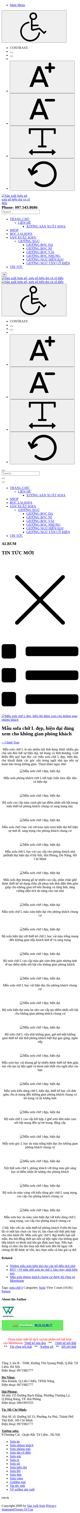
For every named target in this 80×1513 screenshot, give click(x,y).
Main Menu (17, 5)
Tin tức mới (17, 1485)
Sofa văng (16, 1478)
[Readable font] (42, 142)
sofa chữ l (15, 1287)
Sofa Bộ (15, 1471)
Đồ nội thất (69, 1346)
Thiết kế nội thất (65, 1343)
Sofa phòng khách (21, 1445)
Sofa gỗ (15, 1463)
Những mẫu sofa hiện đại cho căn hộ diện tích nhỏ (42, 1266)
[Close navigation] (3, 482)
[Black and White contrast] (11, 56)
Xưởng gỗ (46, 1346)
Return (6, 1291)
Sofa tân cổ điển (20, 1452)
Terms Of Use (24, 1509)
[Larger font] (42, 77)
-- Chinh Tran (10, 742)
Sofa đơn (16, 1474)
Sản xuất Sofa (36, 1505)
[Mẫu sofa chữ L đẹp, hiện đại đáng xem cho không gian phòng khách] (40, 719)
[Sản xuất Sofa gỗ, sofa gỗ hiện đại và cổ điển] (17, 203)
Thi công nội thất (21, 1346)
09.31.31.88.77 (43, 1325)
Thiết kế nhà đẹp (35, 1343)
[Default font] (42, 174)
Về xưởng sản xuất (22, 1489)
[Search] (3, 470)
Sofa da (15, 1441)
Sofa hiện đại (18, 1467)
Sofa (42, 1287)
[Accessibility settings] (34, 26)
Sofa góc (15, 1456)
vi (4, 274)
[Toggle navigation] (3, 478)
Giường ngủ (18, 1482)
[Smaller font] (42, 109)
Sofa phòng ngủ (20, 1449)
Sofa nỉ (14, 1460)
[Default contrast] (11, 52)
